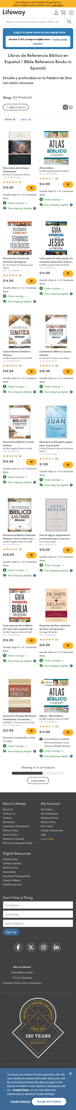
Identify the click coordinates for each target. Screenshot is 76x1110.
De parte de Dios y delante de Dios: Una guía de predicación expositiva (54, 629)
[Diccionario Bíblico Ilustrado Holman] (20, 515)
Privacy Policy (10, 830)
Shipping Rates (49, 817)
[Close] (70, 1073)
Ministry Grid (10, 859)
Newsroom (9, 822)
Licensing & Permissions (16, 826)
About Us (8, 809)
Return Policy (48, 822)
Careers (7, 817)
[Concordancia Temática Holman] (20, 331)
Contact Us (9, 813)
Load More (38, 780)
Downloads (9, 871)
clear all (25, 119)
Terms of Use (10, 834)
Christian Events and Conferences (22, 983)
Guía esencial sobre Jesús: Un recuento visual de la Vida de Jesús (56, 261)
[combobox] (38, 21)
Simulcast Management (16, 876)
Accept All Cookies (49, 1101)
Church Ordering (22, 977)
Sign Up (11, 932)
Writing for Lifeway (13, 838)
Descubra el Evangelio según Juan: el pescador (56, 443)
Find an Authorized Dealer (18, 843)
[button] (14, 344)
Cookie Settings (21, 1101)
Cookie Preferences (52, 830)
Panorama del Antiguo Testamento (16, 169)
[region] (38, 1089)
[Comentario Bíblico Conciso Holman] (56, 331)
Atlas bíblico (46, 168)
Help (43, 834)
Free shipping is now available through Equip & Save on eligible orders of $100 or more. (38, 3)
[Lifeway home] (14, 12)
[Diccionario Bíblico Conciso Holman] (20, 422)
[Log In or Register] (56, 12)
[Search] (68, 21)
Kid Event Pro (10, 867)
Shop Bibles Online (22, 972)
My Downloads (49, 813)
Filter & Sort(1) (17, 107)
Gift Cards (47, 826)
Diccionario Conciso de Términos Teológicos (16, 259)
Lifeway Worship (12, 863)
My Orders (47, 809)
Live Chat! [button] (47, 839)
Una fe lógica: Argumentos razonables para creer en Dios (54, 538)
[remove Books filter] (14, 119)
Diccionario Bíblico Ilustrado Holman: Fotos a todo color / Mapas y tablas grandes (19, 538)
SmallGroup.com (12, 884)
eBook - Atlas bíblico (51, 715)
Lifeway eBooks (12, 880)
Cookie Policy (20, 1090)
